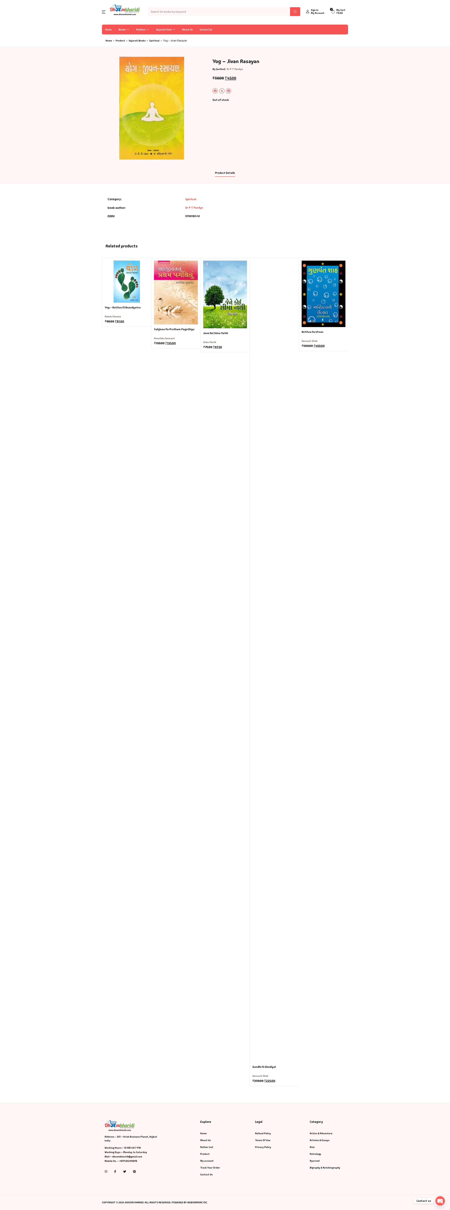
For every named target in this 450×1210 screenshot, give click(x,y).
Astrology (315, 1154)
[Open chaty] (440, 1201)
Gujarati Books (137, 40)
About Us (187, 29)
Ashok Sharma (113, 316)
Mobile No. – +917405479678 (121, 1161)
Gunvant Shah (260, 1075)
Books (122, 29)
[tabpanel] (151, 108)
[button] (103, 12)
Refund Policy (263, 1133)
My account (207, 1160)
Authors (141, 29)
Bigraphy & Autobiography (325, 1167)
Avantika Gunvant (164, 338)
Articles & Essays (319, 1140)
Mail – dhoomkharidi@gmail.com (123, 1156)
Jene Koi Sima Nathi (215, 333)
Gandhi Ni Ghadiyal (264, 1067)
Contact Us (206, 29)
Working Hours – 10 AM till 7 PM (123, 1147)
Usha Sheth (209, 342)
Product (120, 40)
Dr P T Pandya (235, 69)
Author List (206, 1147)
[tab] (224, 173)
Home (108, 29)
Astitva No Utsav (312, 332)
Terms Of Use (262, 1140)
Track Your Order (210, 1167)
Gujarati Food (164, 29)
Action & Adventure (321, 1133)
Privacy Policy (263, 1147)
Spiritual (154, 40)
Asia (312, 1147)
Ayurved (315, 1160)
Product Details (225, 173)
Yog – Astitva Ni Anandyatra (123, 307)
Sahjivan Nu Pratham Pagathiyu (174, 329)
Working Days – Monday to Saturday (126, 1152)
